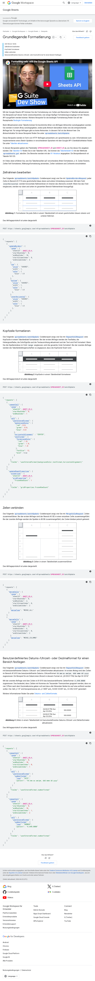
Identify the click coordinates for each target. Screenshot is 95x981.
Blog (66, 910)
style (15, 267)
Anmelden (88, 3)
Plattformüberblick (10, 913)
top (12, 264)
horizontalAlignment (24, 434)
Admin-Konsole (39, 910)
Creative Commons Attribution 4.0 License (63, 870)
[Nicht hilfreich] (90, 31)
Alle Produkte (8, 961)
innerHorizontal (18, 297)
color (15, 271)
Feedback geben (82, 37)
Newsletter (68, 914)
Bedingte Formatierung (22, 120)
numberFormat (20, 776)
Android (6, 942)
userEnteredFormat (21, 421)
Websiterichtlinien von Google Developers (70, 873)
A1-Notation (55, 153)
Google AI (6, 957)
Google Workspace (18, 31)
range (13, 248)
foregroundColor (24, 439)
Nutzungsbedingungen (11, 928)
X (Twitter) (68, 917)
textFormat (19, 437)
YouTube (67, 921)
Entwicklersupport (9, 924)
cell (13, 418)
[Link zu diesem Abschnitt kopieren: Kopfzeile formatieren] (32, 331)
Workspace (27, 2)
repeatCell (14, 404)
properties (16, 473)
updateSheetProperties (19, 471)
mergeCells (14, 592)
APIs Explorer (38, 921)
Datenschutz (26, 970)
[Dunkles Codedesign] (90, 225)
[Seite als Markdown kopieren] (61, 37)
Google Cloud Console (41, 917)
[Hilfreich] (87, 31)
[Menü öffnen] (3, 3)
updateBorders (15, 246)
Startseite (6, 31)
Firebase (6, 950)
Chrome (6, 946)
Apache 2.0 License (15, 873)
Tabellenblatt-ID (66, 151)
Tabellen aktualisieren (19, 143)
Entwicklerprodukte (10, 917)
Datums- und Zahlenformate (45, 694)
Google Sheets (11, 10)
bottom (14, 280)
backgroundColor (22, 423)
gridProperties (19, 478)
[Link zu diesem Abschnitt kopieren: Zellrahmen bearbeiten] (33, 172)
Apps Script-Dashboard (42, 914)
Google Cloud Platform (11, 953)
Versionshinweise (9, 920)
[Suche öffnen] (63, 2)
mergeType (15, 610)
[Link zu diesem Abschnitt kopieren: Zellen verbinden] (26, 508)
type (19, 778)
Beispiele (44, 31)
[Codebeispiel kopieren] (90, 236)
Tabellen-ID (17, 151)
